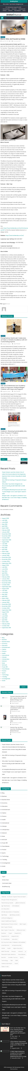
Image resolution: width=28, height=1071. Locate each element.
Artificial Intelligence (6, 918)
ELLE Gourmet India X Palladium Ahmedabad (13, 942)
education (15, 939)
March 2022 (5, 622)
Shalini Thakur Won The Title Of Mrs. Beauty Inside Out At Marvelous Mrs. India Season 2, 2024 (18, 718)
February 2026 (6, 530)
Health (4, 653)
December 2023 (6, 581)
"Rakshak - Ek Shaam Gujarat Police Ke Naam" (13, 896)
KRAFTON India (5, 951)
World (24, 10)
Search (9, 460)
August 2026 (5, 518)
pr (25, 951)
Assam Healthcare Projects (8, 921)
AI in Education (5, 909)
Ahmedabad (15, 906)
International (5, 655)
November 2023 (6, 583)
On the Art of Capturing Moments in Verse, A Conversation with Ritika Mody (5, 459)
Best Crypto (23, 924)
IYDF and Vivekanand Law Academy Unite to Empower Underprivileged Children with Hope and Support (13, 387)
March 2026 (5, 528)
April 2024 (4, 573)
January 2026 (5, 532)
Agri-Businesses (5, 906)
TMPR (16, 960)
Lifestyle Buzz (5, 659)
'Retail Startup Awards (7, 903)
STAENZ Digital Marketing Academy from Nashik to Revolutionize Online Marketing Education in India (18, 1054)
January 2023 (5, 602)
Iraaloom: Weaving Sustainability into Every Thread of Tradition (14, 432)
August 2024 (5, 565)
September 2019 (6, 627)
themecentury (14, 1069)
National (10, 10)
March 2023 (5, 598)
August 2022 (5, 612)
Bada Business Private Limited (9, 924)
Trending (4, 677)
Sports (4, 673)
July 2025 (4, 544)
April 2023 (4, 596)
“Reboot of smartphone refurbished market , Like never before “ (17, 707)
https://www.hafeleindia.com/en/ (15, 235)
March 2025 (5, 551)
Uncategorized (6, 678)
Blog (3, 637)
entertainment (5, 945)
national (20, 951)
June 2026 (5, 522)
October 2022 (6, 608)
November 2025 (6, 536)
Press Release (17, 10)
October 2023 (6, 585)
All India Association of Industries (10, 912)
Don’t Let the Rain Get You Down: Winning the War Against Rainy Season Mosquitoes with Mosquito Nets (18, 1031)
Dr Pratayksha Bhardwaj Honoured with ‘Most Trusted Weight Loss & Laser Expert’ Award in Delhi (14, 491)
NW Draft (4, 665)
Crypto (10, 933)
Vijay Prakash (17, 344)
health (9, 948)
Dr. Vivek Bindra (5, 939)
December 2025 (6, 534)
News (3, 663)
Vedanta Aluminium (6, 963)
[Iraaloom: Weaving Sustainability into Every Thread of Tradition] (14, 419)
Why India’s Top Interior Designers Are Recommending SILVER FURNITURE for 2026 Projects (13, 486)
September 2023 (6, 586)
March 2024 (5, 575)
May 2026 (4, 524)
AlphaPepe (4, 915)
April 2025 (4, 549)
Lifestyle (4, 10)
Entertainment (22, 9)
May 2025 (4, 547)
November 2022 (6, 606)
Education (14, 9)
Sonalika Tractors (13, 957)
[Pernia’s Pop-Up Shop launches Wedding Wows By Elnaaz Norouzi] (5, 729)
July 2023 (4, 590)
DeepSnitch (18, 933)
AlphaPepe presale (15, 915)
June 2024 (5, 569)
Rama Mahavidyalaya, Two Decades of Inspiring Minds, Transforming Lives (24, 459)
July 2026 (4, 520)
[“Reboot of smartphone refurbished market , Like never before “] (5, 708)
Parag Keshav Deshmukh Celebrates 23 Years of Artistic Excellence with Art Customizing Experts (14, 340)
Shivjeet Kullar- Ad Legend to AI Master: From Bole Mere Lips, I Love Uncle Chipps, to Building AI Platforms (14, 497)
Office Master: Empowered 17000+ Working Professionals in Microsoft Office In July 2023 (18, 1044)
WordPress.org (6, 886)
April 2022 (4, 620)
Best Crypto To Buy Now (7, 930)
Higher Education (17, 948)
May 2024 (4, 571)
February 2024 (6, 577)
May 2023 (4, 594)
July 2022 (4, 614)
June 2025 (5, 545)
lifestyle (8, 304)
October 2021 (5, 626)
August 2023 (5, 588)
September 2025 (6, 540)
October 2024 (6, 561)
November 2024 (6, 559)
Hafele (3, 948)
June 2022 (5, 616)
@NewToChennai (20, 903)
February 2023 (6, 600)
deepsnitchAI (14, 936)
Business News (6, 9)
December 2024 (6, 557)
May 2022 (4, 618)
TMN (11, 960)
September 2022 (6, 610)
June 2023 (5, 592)
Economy (4, 643)
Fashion (4, 649)
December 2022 (6, 604)
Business (4, 639)
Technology (5, 675)
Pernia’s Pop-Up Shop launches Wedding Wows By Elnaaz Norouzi (18, 729)
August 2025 (5, 542)
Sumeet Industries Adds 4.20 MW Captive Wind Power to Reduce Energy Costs (18, 698)
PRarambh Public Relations (8, 954)
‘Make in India (5, 966)
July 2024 (4, 567)
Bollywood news (21, 930)
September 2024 (6, 563)
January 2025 (5, 555)
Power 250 (5, 667)
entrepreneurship (16, 945)
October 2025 (6, 538)
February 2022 (6, 624)
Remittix (3, 957)
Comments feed (6, 883)
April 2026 (4, 526)
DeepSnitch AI (5, 936)
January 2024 (5, 579)
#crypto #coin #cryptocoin (9, 900)
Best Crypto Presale (6, 927)
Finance (4, 651)
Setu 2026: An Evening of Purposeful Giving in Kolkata (14, 757)
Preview (4, 671)
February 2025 (6, 553)
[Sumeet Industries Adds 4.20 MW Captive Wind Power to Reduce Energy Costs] (5, 697)
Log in (3, 876)
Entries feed (5, 880)
